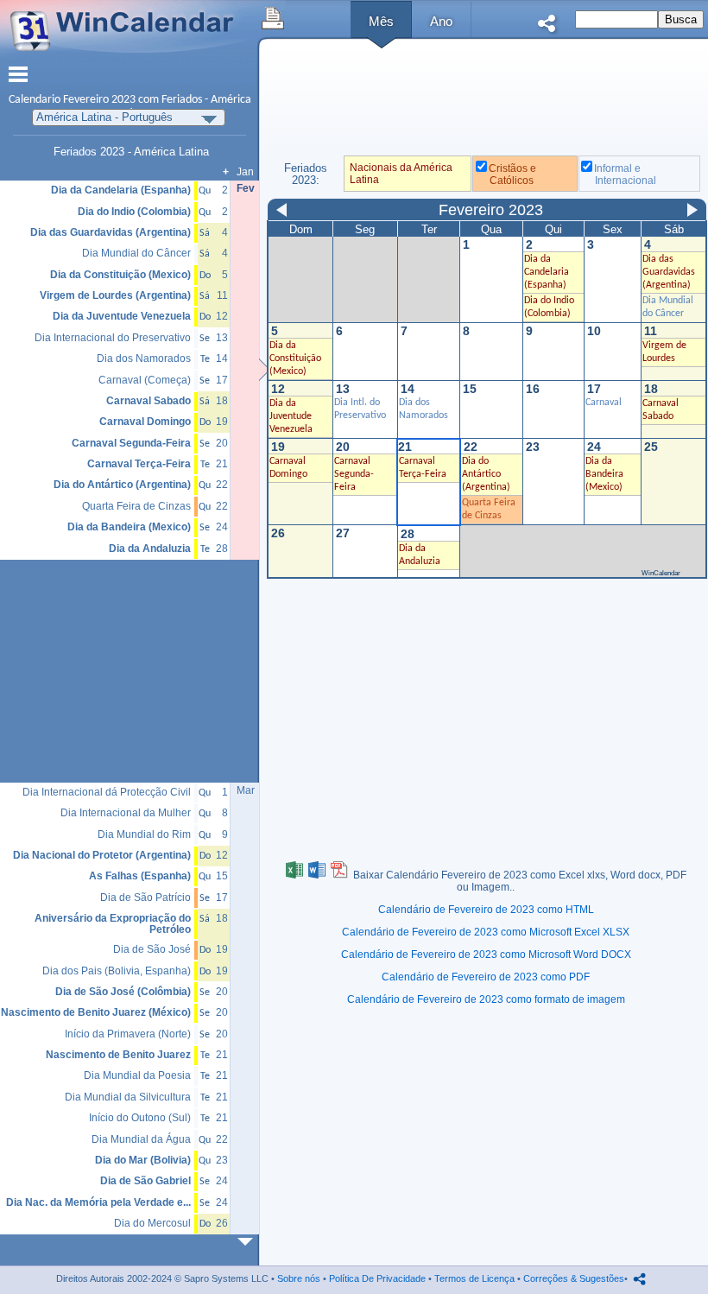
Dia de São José (152, 949)
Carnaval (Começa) (144, 380)
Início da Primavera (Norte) (128, 1034)
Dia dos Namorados (144, 359)
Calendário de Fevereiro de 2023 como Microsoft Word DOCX (486, 954)
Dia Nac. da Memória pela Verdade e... (98, 1202)
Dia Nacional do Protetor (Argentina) (102, 855)
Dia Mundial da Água (141, 1139)
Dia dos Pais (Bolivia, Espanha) (116, 971)
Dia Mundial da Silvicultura (128, 1097)
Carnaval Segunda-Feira (354, 474)
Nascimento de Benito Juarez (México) (96, 1012)
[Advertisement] (486, 103)
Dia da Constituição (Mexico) (295, 358)
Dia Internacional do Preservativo (113, 338)
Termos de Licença (474, 1278)
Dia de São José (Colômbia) (123, 992)
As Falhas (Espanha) (140, 876)
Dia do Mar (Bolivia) (143, 1160)
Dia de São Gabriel (145, 1181)
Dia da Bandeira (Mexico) (604, 474)
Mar (246, 790)
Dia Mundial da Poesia (137, 1076)
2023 (123, 99)
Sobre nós (298, 1278)
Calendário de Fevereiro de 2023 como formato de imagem (486, 999)
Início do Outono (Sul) (140, 1118)
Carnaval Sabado (148, 401)
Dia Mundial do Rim (144, 834)
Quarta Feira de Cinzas (136, 506)
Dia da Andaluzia (150, 549)
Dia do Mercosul (152, 1223)
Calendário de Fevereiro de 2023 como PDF (486, 977)
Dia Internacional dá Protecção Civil (106, 792)
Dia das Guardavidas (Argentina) (668, 272)
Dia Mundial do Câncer (136, 253)
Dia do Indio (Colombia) (134, 212)
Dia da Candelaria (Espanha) (546, 272)
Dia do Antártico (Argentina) (486, 474)
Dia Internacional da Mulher (125, 813)
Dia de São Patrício (145, 898)
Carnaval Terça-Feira (139, 464)
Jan (245, 172)
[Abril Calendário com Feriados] (248, 1242)
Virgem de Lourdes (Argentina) (115, 295)
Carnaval (603, 402)
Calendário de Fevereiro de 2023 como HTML (486, 910)
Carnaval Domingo (145, 422)
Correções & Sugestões (573, 1278)
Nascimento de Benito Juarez (118, 1055)
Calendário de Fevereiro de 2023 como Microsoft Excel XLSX (485, 932)
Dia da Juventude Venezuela (291, 416)
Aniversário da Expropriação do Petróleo (113, 924)
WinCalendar (661, 573)
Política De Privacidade (377, 1278)
